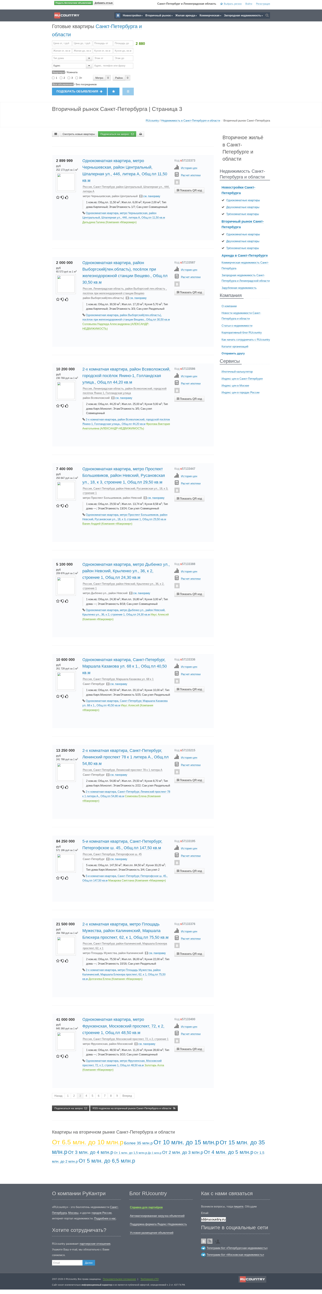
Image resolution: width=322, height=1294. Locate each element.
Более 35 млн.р (138, 1143)
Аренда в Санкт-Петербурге (245, 255)
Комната (72, 72)
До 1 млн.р (154, 1152)
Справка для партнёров (146, 1207)
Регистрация (263, 3)
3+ (80, 77)
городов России (101, 1212)
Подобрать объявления (77, 91)
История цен (189, 168)
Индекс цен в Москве (235, 385)
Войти (248, 3)
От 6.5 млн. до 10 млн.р (87, 1142)
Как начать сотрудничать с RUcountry (246, 339)
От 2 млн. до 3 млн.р (182, 1152)
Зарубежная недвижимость (239, 287)
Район (119, 77)
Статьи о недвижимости (237, 325)
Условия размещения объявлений (151, 1232)
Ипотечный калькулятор (237, 371)
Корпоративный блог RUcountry (242, 332)
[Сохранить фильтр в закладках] (113, 92)
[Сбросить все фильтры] (128, 92)
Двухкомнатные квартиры (242, 207)
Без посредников (86, 84)
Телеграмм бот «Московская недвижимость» (235, 1254)
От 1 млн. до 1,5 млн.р (130, 1153)
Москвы (73, 1212)
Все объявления (63, 84)
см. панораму (151, 196)
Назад (58, 1095)
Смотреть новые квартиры (79, 134)
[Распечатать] (140, 134)
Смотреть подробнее (189, 197)
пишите (238, 1206)
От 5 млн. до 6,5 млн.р (107, 1161)
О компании (229, 306)
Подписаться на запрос (115, 134)
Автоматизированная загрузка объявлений (157, 1215)
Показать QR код (190, 190)
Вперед (127, 1095)
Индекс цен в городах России (240, 392)
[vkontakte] (177, 182)
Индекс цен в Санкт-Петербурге (242, 378)
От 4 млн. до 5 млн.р (228, 1152)
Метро (99, 77)
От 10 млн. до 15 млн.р (186, 1142)
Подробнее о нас (105, 1218)
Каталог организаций (235, 346)
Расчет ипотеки (191, 175)
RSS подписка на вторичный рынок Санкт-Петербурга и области (132, 1108)
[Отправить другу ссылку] (218, 1240)
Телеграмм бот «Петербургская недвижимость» (237, 1248)
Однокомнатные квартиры (243, 200)
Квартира (58, 72)
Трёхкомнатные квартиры (242, 214)
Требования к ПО (150, 1279)
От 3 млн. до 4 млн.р (90, 1152)
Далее (89, 1262)
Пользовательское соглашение (119, 1279)
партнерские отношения (95, 1243)
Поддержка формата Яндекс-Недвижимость (158, 1224)
